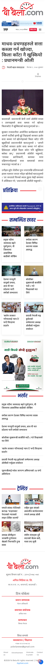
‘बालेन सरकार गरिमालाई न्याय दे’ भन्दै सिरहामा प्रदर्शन (11, 321)
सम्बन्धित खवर (22, 220)
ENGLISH (33, 29)
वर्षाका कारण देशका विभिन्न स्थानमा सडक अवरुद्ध (32, 245)
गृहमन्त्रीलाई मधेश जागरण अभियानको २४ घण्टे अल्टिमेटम (21, 472)
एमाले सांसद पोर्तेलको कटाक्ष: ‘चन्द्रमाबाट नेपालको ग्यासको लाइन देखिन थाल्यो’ (11, 513)
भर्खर (22, 396)
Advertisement (17, 653)
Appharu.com (22, 663)
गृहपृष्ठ (5, 29)
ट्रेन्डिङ (22, 489)
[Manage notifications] (39, 661)
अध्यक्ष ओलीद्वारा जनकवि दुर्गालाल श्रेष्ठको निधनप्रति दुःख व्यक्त (11, 540)
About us (5, 653)
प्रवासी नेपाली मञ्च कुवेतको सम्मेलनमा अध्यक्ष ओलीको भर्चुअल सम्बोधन (33, 322)
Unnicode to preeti (29, 653)
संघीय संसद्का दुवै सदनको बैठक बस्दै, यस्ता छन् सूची (32, 538)
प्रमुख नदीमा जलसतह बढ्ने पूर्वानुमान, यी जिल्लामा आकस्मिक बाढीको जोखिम (10, 248)
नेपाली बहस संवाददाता (15, 67)
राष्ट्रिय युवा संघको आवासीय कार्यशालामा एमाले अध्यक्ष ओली (33, 511)
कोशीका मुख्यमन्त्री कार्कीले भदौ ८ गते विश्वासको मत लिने (33, 286)
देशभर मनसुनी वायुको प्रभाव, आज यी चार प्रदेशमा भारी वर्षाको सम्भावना (10, 286)
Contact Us (40, 653)
